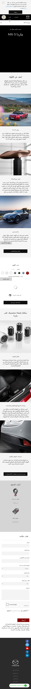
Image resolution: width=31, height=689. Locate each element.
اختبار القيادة (6, 279)
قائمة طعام (9, 17)
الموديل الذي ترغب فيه (24, 565)
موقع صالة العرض (6, 243)
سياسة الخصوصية (15, 610)
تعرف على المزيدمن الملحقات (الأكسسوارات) (15, 474)
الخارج (18, 269)
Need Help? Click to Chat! (17, 685)
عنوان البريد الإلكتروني (24, 557)
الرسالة (27, 588)
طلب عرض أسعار (25, 580)
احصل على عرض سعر (15, 302)
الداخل (12, 269)
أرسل (23, 620)
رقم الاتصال (26, 550)
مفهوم (15, 12)
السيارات (16, 17)
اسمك (28, 542)
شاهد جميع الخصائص (15, 251)
